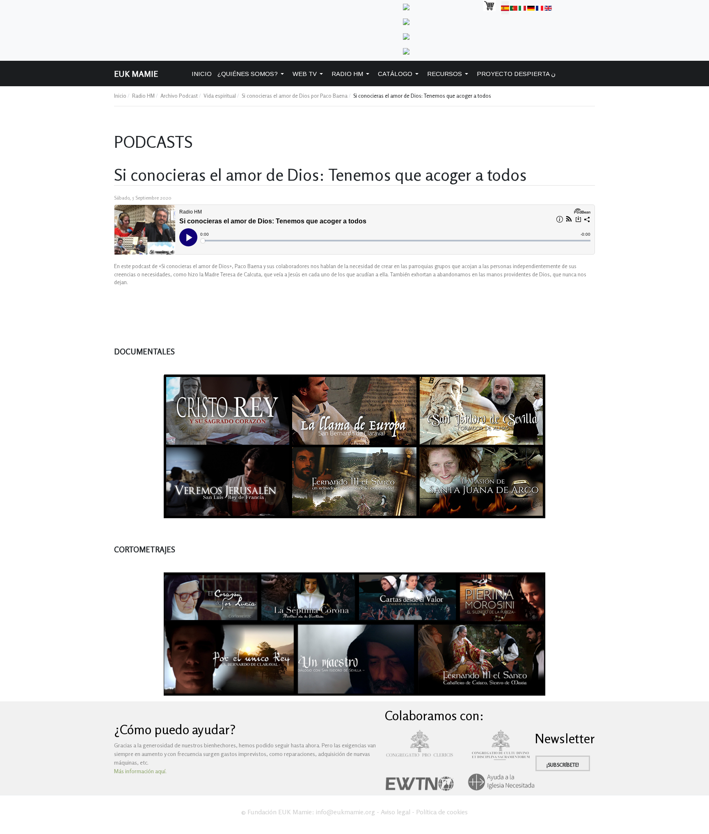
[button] (252, 74)
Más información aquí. (140, 770)
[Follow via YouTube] (406, 35)
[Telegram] (406, 5)
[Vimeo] (406, 20)
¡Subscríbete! (563, 765)
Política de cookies (442, 812)
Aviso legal (395, 812)
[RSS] (406, 50)
